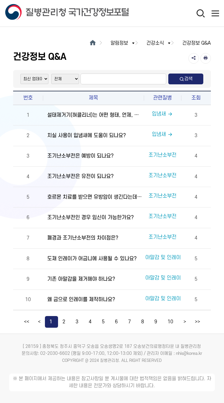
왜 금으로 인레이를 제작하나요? (81, 299)
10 (170, 322)
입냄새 (159, 114)
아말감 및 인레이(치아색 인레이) (179, 257)
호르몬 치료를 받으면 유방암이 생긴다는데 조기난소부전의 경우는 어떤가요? (94, 197)
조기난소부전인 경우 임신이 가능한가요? (90, 217)
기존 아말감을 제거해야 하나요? (81, 279)
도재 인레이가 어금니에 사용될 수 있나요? (92, 258)
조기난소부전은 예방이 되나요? (80, 156)
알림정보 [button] (119, 43)
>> (197, 322)
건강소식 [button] (155, 43)
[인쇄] (205, 58)
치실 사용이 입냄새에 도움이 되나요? (86, 135)
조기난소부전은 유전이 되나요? (80, 176)
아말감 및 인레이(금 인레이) (174, 298)
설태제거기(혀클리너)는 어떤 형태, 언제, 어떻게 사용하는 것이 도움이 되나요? (94, 115)
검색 (188, 78)
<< (26, 322)
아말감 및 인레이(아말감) (171, 278)
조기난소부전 (162, 155)
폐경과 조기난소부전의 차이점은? (82, 238)
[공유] (193, 58)
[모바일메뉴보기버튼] (215, 13)
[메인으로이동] (92, 43)
